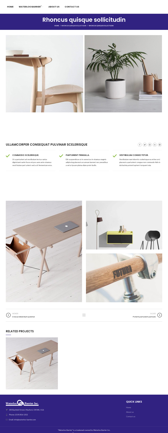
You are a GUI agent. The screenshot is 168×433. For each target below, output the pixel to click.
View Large (56, 339)
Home (56, 25)
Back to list (84, 315)
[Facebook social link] (140, 145)
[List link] (44, 414)
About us (130, 412)
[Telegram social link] (160, 145)
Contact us (130, 416)
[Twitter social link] (145, 145)
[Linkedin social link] (155, 145)
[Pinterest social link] (150, 145)
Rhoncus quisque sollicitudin (74, 25)
